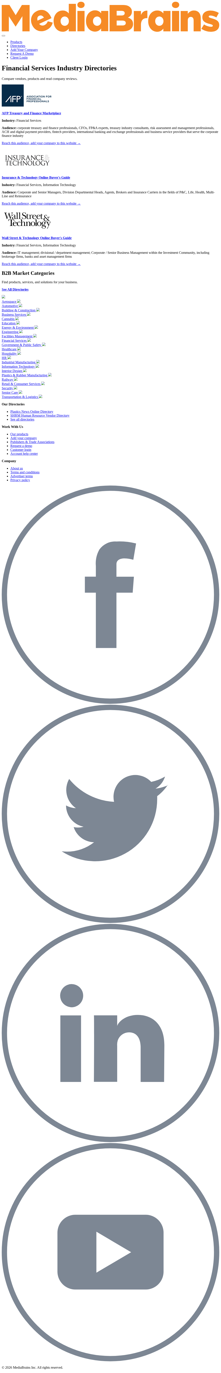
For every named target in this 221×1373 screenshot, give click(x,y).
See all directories (22, 419)
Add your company (23, 438)
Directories (17, 46)
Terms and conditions (24, 472)
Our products (19, 434)
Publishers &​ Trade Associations (32, 442)
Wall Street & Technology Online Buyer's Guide (37, 238)
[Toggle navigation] (3, 35)
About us (16, 468)
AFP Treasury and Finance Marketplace (31, 113)
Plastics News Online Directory (31, 411)
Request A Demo (22, 53)
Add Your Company (24, 50)
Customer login (20, 450)
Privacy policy (20, 480)
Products (16, 42)
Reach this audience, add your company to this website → (41, 143)
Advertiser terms (21, 476)
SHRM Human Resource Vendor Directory (39, 415)
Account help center (24, 453)
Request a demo (21, 446)
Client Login (19, 57)
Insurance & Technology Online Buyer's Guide (36, 177)
